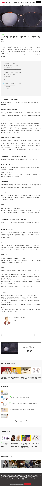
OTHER (29, 2)
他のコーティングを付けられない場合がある (12, 69)
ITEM (19, 2)
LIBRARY (22, 2)
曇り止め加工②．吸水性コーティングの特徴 (12, 83)
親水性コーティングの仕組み (9, 74)
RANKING (33, 2)
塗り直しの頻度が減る (8, 67)
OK (27, 484)
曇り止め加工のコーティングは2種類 (11, 65)
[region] (21, 480)
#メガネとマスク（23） (5, 337)
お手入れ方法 (6, 78)
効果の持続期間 (7, 76)
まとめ (4, 93)
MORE (21, 421)
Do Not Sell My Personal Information (17, 484)
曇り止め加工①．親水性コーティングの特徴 (12, 72)
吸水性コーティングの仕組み (9, 85)
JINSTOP (38, 2)
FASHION (15, 2)
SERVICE (26, 2)
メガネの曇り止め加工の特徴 (9, 63)
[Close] (40, 475)
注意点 (5, 79)
